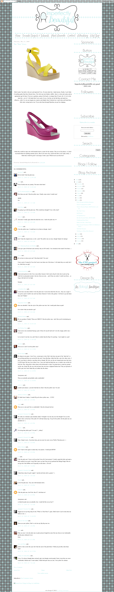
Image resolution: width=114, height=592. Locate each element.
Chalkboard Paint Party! (82, 220)
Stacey (19, 255)
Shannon (20, 344)
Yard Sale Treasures (81, 229)
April (78, 234)
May (78, 200)
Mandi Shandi (21, 353)
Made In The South (23, 520)
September (80, 191)
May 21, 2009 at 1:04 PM (26, 390)
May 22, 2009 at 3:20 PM (26, 485)
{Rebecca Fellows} (23, 394)
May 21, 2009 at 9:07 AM (26, 284)
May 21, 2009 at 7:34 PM (26, 466)
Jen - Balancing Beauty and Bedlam (27, 246)
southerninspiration (23, 271)
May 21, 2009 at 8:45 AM (26, 267)
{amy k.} (20, 385)
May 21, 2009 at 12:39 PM (27, 380)
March (79, 236)
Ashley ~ (20, 427)
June (78, 198)
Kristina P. (20, 172)
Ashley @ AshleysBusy (24, 555)
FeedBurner (90, 136)
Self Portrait (79, 213)
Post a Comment (18, 567)
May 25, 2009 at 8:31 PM (26, 539)
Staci (19, 182)
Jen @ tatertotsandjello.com (25, 191)
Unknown (20, 226)
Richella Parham (22, 316)
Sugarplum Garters (22, 303)
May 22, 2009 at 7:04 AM (26, 475)
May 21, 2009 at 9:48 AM (26, 312)
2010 (77, 179)
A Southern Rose (22, 289)
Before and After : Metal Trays (84, 222)
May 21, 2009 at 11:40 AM (27, 339)
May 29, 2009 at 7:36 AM (26, 563)
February (79, 238)
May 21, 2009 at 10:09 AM (27, 324)
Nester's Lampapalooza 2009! (84, 204)
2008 (77, 244)
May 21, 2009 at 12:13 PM (27, 349)
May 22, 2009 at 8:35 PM (26, 495)
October (79, 188)
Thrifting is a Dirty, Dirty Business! (85, 231)
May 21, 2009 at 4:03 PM (26, 423)
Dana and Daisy (22, 544)
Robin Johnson (21, 447)
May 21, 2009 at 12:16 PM (27, 371)
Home (43, 570)
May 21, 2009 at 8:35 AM (26, 251)
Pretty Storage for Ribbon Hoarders (85, 202)
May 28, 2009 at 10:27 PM (27, 551)
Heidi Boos (21, 207)
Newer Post (17, 570)
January (79, 241)
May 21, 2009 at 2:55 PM (26, 400)
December (79, 184)
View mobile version (42, 573)
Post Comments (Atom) (27, 578)
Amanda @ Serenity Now (24, 414)
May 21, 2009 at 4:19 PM (26, 433)
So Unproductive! (81, 215)
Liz (19, 456)
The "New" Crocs (20, 44)
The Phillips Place (22, 328)
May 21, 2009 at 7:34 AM (26, 232)
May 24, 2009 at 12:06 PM (27, 516)
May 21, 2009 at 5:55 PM (26, 452)
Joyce (19, 530)
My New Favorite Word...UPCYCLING (86, 218)
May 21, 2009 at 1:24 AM (26, 212)
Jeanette (20, 236)
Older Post (69, 570)
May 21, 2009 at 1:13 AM (26, 203)
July (78, 195)
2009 (77, 182)
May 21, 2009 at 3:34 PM (26, 409)
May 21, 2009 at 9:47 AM (26, 298)
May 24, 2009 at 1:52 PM (26, 526)
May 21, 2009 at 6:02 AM (26, 222)
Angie (19, 404)
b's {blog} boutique (63, 590)
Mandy (19, 480)
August (79, 193)
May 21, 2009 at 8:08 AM (26, 241)
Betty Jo (20, 217)
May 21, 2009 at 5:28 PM (26, 442)
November (79, 186)
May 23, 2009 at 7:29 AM (26, 504)
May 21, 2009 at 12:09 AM (27, 177)
